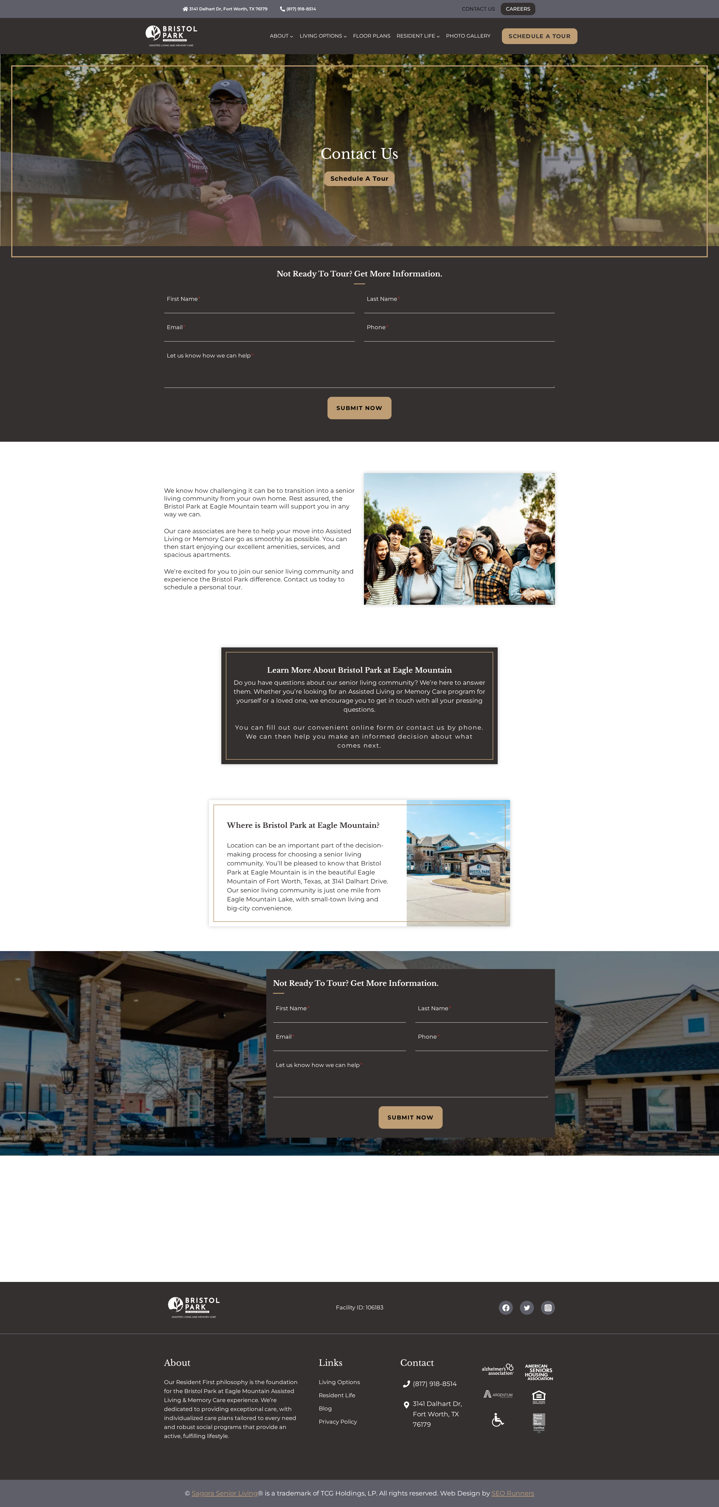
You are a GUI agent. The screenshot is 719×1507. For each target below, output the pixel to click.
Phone (377, 327)
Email (176, 327)
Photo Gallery (468, 36)
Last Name (383, 299)
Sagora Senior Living (225, 1493)
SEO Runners (513, 1493)
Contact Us (478, 9)
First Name (184, 299)
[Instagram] (548, 1308)
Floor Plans (371, 36)
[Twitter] (527, 1308)
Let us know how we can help (210, 355)
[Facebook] (506, 1308)
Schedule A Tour (540, 36)
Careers (518, 9)
